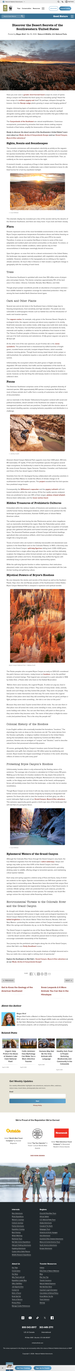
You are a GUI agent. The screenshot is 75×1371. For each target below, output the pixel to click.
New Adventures (17, 1213)
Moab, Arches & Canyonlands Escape (33, 135)
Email (11, 1092)
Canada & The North (46, 1226)
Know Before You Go (46, 1296)
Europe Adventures (46, 1248)
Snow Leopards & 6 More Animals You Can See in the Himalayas (55, 991)
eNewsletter (53, 8)
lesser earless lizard (40, 498)
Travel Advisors (44, 1299)
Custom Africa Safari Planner (21, 1251)
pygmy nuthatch (52, 489)
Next (37, 1101)
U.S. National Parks (59, 34)
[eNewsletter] (42, 1368)
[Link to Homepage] (7, 8)
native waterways (48, 861)
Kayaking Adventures (19, 1248)
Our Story (15, 1274)
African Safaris (44, 1216)
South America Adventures (48, 1245)
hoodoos (46, 674)
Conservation (16, 1271)
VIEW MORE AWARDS (37, 1156)
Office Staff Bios (17, 1283)
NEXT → (69, 980)
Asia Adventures (45, 1236)
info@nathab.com (37, 1343)
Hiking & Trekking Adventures (21, 1245)
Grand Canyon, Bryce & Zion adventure (50, 799)
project (42, 481)
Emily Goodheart (29, 946)
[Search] (58, 1)
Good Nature (60, 16)
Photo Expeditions (18, 1216)
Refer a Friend (16, 1293)
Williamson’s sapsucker (30, 489)
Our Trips (15, 1268)
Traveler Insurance (45, 1280)
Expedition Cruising (18, 1229)
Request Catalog (65, 8)
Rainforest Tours (17, 1239)
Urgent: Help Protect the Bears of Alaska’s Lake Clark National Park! (10, 1056)
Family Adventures (18, 1226)
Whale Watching (17, 1236)
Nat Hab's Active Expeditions (21, 1242)
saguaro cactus (16, 319)
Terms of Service (17, 1299)
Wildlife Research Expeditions (21, 1255)
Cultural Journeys (17, 1223)
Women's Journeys (18, 1220)
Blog (41, 1274)
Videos (42, 1268)
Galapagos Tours (45, 1229)
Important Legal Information (48, 1290)
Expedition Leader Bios (19, 1280)
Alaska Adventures (46, 1223)
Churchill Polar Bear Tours (48, 1213)
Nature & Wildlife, (45, 34)
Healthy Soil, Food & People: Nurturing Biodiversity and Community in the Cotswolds (64, 1057)
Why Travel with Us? (18, 1277)
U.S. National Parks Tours (47, 1220)
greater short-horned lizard (34, 94)
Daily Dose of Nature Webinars (49, 1271)
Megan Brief (21, 34)
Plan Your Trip (44, 1277)
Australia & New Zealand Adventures (51, 1239)
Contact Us (15, 1290)
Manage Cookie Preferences (21, 1306)
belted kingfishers (13, 919)
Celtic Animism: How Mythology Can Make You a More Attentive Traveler (28, 1056)
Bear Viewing (16, 1232)
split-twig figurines (35, 548)
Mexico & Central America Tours (50, 1242)
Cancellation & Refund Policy (49, 1293)
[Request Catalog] (23, 1368)
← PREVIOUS (8, 980)
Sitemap (42, 1303)
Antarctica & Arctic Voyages (48, 1232)
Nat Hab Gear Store (46, 1287)
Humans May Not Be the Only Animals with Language (46, 1055)
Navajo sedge (25, 103)
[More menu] (43, 8)
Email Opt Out (16, 1296)
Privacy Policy (37, 1105)
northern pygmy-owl (26, 100)
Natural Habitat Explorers (48, 1283)
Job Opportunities (17, 1287)
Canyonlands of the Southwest (22, 121)
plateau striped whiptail (56, 495)
